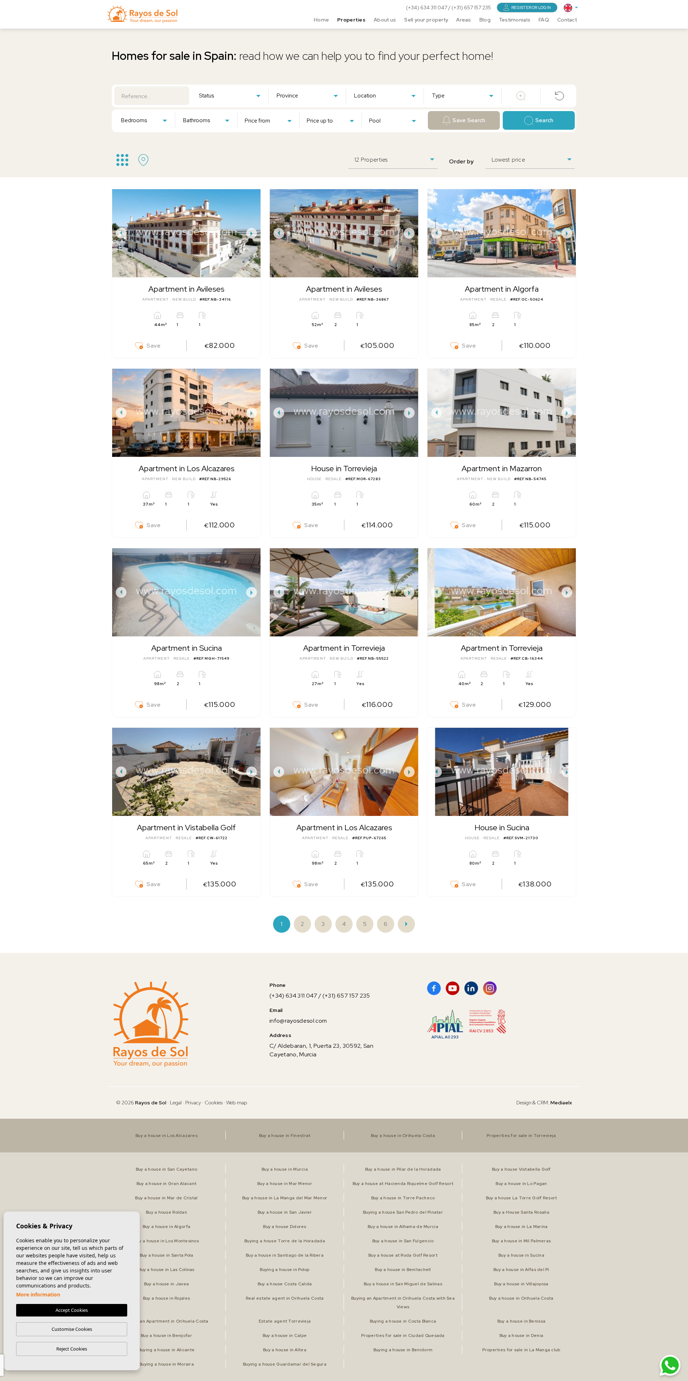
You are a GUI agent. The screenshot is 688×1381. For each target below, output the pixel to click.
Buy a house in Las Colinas (166, 1269)
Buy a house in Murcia (285, 1169)
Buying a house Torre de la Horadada (284, 1241)
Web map (236, 1102)
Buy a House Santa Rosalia (521, 1212)
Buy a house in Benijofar (166, 1335)
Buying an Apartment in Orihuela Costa (166, 1321)
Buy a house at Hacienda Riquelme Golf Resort (403, 1183)
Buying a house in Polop (284, 1269)
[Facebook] (434, 988)
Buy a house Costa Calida (285, 1284)
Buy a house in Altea (284, 1350)
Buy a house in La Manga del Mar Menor (284, 1198)
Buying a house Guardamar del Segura (284, 1364)
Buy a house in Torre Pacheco (403, 1198)
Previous (119, 233)
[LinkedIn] (471, 988)
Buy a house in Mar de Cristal (166, 1198)
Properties (351, 19)
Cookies (214, 1102)
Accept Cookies (72, 1310)
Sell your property (426, 19)
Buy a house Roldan (166, 1212)
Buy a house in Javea (166, 1284)
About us (385, 19)
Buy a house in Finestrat (285, 1135)
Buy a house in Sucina (521, 1255)
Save (154, 345)
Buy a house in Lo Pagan (521, 1183)
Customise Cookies (72, 1329)
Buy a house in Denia (522, 1335)
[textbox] (231, 96)
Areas (463, 19)
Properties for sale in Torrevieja (521, 1135)
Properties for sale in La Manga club (521, 1350)
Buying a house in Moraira (166, 1364)
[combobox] (229, 95)
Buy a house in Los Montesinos (166, 1241)
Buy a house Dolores (284, 1226)
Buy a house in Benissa (521, 1321)
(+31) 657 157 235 (471, 7)
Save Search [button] (469, 120)
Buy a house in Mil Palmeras (521, 1241)
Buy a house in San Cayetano (166, 1169)
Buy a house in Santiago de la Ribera (285, 1255)
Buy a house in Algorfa (166, 1226)
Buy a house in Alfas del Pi (521, 1269)
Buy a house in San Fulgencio (403, 1241)
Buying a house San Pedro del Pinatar (403, 1212)
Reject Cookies (71, 1349)
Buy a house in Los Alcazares (166, 1135)
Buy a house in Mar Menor (284, 1183)
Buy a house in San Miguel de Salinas (403, 1284)
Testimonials (514, 19)
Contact (567, 19)
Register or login (531, 7)
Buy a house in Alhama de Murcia (403, 1226)
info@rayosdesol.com (298, 1020)
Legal (176, 1102)
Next (253, 233)
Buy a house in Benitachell (403, 1269)
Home (321, 19)
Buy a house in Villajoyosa (521, 1284)
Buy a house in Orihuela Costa (403, 1135)
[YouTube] (452, 988)
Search (544, 120)
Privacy (193, 1102)
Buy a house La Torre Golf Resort (521, 1198)
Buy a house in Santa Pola (167, 1255)
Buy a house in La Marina (521, 1226)
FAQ (544, 19)
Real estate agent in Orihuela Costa (285, 1298)
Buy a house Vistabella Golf (521, 1169)
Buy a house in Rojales (166, 1298)
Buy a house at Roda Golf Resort (403, 1255)
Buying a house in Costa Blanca (403, 1321)
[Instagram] (490, 988)
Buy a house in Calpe (285, 1335)
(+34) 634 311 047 (427, 7)
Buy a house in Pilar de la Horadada (403, 1169)
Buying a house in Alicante (166, 1350)
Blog (485, 19)
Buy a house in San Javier (285, 1212)
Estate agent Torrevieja (285, 1321)
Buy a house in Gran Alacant (167, 1183)
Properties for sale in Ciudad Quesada (402, 1335)
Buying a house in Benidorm (403, 1350)
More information (38, 1294)
